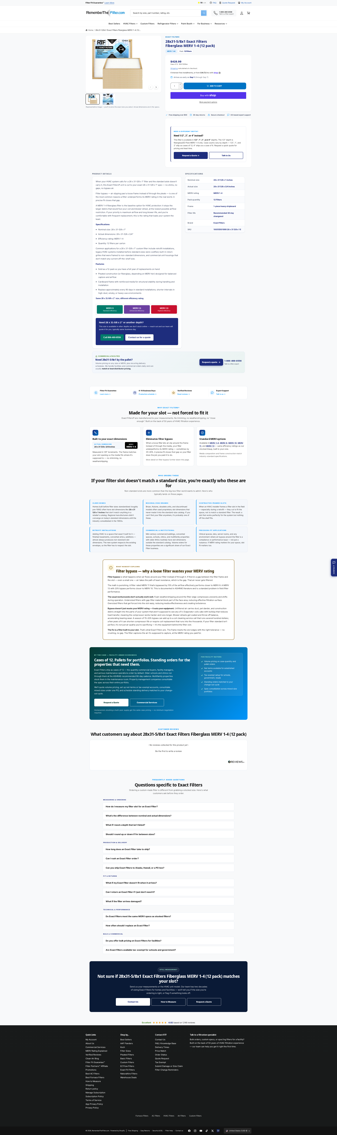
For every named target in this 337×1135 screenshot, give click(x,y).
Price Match (160, 1051)
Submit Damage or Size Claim (169, 1066)
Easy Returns (145, 1131)
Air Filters (182, 1116)
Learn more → (105, 394)
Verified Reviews (93, 1054)
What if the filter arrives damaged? (124, 901)
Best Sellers (126, 1039)
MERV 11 (137, 309)
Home (90, 30)
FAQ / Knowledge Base (165, 1043)
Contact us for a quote (139, 337)
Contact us (179, 1131)
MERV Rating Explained (96, 1051)
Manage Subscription (95, 1092)
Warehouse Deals (128, 1077)
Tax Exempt (160, 1062)
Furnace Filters (142, 1116)
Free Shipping (133, 1131)
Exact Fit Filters (127, 1070)
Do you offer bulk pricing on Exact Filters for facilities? (133, 940)
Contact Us (133, 1002)
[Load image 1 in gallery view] (93, 99)
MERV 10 (232, 443)
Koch (122, 1047)
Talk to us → (220, 394)
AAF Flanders (126, 1043)
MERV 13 (164, 309)
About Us (90, 1043)
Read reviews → (183, 394)
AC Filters (156, 1116)
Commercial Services (147, 702)
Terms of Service (93, 1100)
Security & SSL (157, 1131)
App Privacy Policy (94, 1104)
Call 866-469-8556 (112, 337)
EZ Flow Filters (127, 1066)
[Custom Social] (218, 1131)
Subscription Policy (95, 1096)
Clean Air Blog (92, 1058)
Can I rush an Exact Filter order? (122, 858)
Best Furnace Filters (95, 1077)
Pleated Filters (127, 1054)
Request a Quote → (190, 155)
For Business (203, 23)
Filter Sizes (125, 1051)
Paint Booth (186, 23)
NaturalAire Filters (128, 1073)
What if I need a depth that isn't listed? (125, 825)
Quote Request (228, 3)
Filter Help (169, 1131)
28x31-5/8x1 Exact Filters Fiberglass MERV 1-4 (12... (118, 30)
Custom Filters (127, 1062)
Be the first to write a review (168, 751)
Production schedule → (147, 394)
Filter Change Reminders (166, 1070)
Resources (220, 23)
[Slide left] (150, 87)
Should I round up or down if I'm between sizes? (130, 834)
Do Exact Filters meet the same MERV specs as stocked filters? (138, 916)
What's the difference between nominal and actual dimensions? (138, 815)
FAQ (214, 3)
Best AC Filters (92, 1073)
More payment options (208, 102)
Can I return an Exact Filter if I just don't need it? (130, 892)
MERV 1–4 (214, 443)
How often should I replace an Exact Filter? (128, 925)
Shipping (174, 68)
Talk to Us (226, 155)
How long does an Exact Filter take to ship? (128, 849)
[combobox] (168, 13)
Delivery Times (162, 1047)
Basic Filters (126, 1058)
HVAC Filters (129, 23)
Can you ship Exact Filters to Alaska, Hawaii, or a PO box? (135, 867)
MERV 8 (110, 309)
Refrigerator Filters (167, 23)
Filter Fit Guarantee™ (95, 1062)
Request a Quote (111, 702)
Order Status (161, 1054)
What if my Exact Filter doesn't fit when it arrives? (131, 882)
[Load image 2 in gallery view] (108, 99)
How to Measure (168, 1002)
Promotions (91, 1070)
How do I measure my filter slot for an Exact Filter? (132, 806)
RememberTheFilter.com (100, 1131)
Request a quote (209, 362)
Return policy (92, 1089)
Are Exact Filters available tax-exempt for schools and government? (141, 950)
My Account (246, 3)
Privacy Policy (92, 1107)
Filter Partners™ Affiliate (97, 1066)
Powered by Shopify (117, 1131)
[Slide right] (156, 87)
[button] (130, 24)
